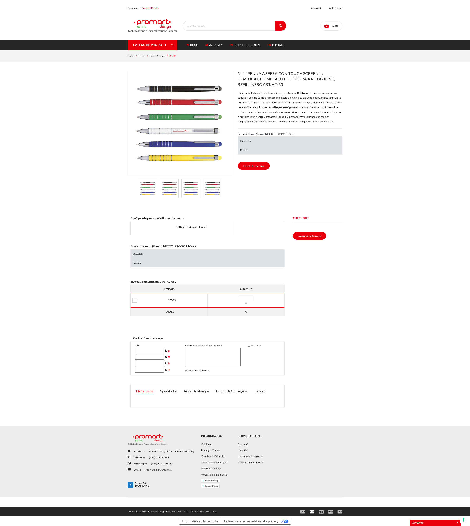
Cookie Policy (211, 486)
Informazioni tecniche (250, 456)
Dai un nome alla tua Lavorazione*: (203, 345)
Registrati (336, 8)
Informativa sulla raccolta (200, 521)
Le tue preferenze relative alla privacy (251, 521)
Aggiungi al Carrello (309, 235)
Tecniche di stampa (247, 45)
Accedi (317, 8)
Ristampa (256, 345)
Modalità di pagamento (214, 474)
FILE (137, 345)
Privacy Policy (211, 480)
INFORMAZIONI (212, 436)
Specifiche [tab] (168, 391)
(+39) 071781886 (159, 457)
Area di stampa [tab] (196, 391)
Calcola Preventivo (254, 165)
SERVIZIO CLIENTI (250, 436)
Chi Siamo (206, 444)
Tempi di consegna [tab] (231, 391)
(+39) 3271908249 (161, 463)
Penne (141, 55)
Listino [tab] (259, 391)
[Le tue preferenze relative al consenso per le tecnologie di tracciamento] (463, 519)
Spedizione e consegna (214, 462)
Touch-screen (157, 55)
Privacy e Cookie (210, 450)
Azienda (214, 45)
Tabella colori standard (250, 462)
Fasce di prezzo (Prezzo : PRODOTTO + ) (266, 134)
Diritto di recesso (211, 468)
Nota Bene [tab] (145, 391)
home (194, 45)
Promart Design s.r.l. (160, 511)
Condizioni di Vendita (213, 456)
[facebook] (130, 485)
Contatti (278, 45)
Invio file (242, 450)
